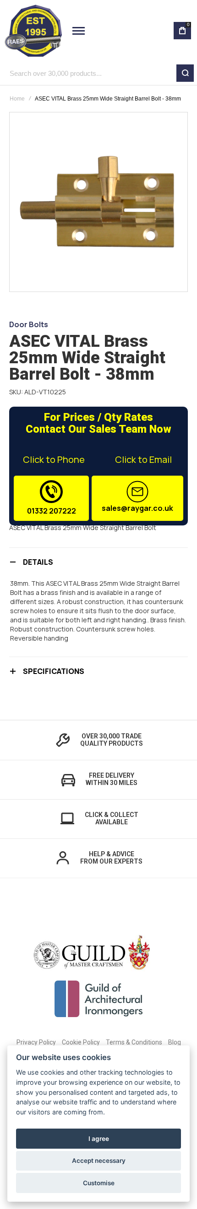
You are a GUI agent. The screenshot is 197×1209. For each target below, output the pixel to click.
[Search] (185, 73)
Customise (99, 1183)
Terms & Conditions (134, 1042)
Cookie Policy (81, 1042)
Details (38, 562)
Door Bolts (28, 324)
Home (17, 98)
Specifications (53, 671)
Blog (174, 1042)
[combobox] (98, 73)
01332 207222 (51, 511)
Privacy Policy (36, 1042)
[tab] (98, 561)
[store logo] (33, 31)
